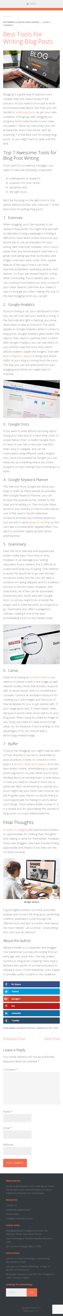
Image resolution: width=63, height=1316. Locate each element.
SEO (50, 1028)
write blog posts (26, 112)
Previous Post (14, 1038)
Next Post (52, 1038)
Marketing (42, 1028)
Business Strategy (26, 1028)
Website (8, 1144)
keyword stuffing (39, 522)
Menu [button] (33, 3)
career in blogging (17, 829)
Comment (10, 1069)
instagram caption (21, 356)
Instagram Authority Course (19, 1218)
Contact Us (11, 1205)
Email (7, 1128)
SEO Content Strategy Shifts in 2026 (23, 1246)
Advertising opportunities (18, 1209)
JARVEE (39, 1308)
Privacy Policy (12, 1214)
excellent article (40, 677)
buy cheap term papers (32, 764)
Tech (55, 1028)
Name (8, 1111)
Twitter (37, 1311)
